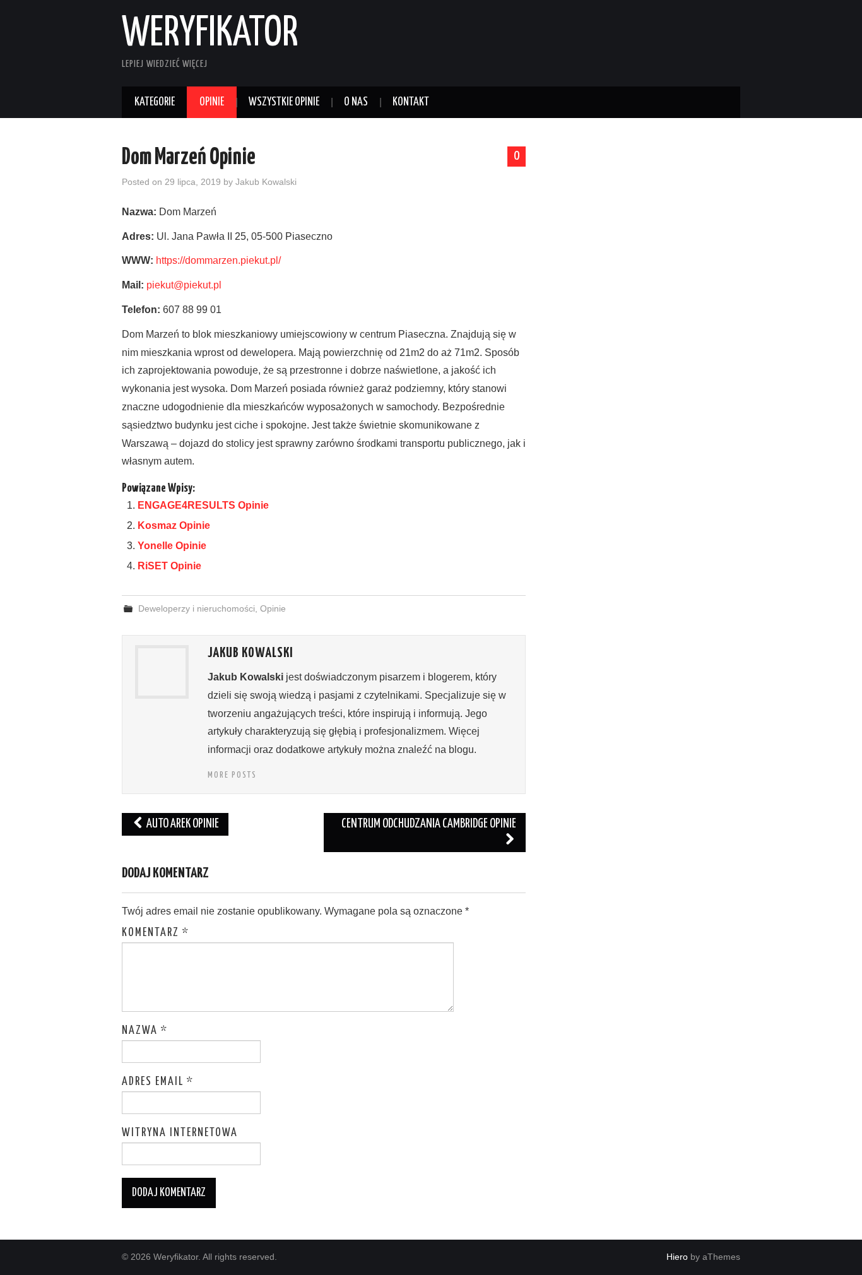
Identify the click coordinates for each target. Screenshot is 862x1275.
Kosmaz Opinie (174, 525)
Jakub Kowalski (266, 182)
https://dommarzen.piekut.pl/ (218, 260)
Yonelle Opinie (172, 545)
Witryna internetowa (180, 1133)
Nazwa (145, 1030)
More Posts (232, 775)
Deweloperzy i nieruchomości (196, 608)
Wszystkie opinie (284, 102)
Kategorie (154, 102)
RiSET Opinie (169, 565)
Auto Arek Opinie (182, 824)
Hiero (677, 1257)
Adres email (158, 1082)
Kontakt (411, 102)
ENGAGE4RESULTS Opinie (203, 505)
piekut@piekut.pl (183, 285)
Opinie (211, 102)
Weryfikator (210, 34)
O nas (356, 102)
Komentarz (155, 933)
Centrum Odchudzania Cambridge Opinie (428, 824)
